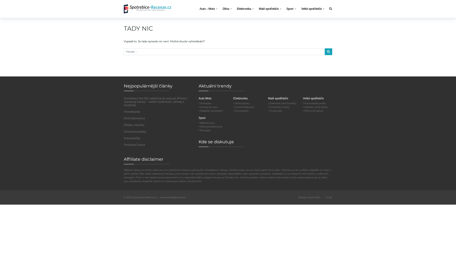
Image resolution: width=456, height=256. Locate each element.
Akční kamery (242, 103)
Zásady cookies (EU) (309, 197)
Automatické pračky (315, 103)
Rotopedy (205, 130)
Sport (289, 8)
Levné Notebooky (244, 107)
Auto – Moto (207, 8)
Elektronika (244, 8)
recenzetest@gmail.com (173, 197)
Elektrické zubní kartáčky (283, 103)
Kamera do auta (208, 107)
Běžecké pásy (207, 123)
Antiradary (206, 103)
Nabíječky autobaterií (211, 111)
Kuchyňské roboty (279, 107)
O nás (329, 197)
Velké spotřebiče (311, 8)
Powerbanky (242, 111)
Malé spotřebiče (269, 8)
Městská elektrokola (211, 126)
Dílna (226, 8)
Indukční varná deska (315, 107)
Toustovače (276, 111)
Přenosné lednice (313, 111)
